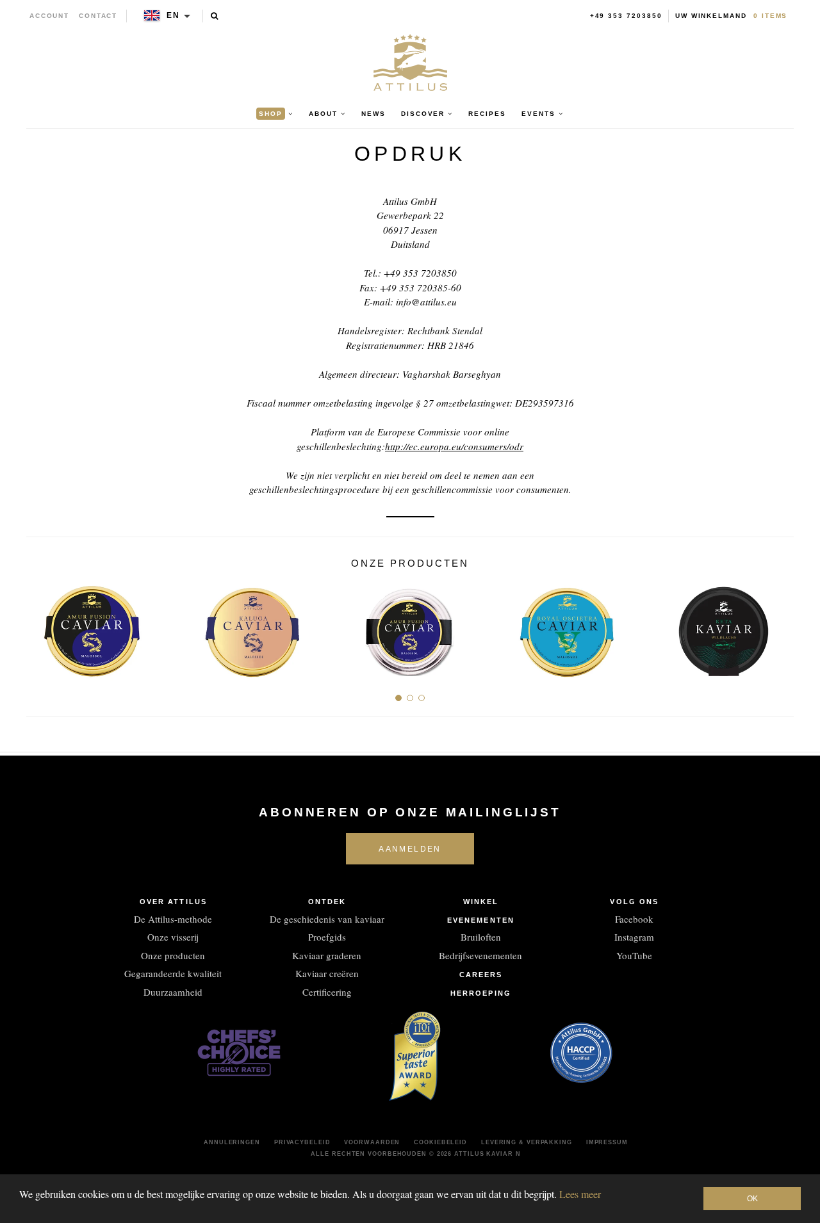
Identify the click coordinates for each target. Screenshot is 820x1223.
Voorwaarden (372, 1142)
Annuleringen (232, 1142)
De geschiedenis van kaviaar (327, 918)
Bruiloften (481, 936)
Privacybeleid (302, 1142)
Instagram (634, 936)
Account (49, 15)
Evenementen (480, 920)
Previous (40, 627)
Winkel (481, 901)
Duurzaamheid (173, 991)
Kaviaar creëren (327, 973)
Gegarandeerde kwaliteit (173, 973)
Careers (481, 974)
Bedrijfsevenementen (480, 955)
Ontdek (327, 901)
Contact (98, 15)
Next (779, 627)
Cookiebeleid (440, 1142)
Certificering (327, 991)
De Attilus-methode (173, 918)
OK (752, 1198)
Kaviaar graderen (326, 955)
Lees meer (580, 1194)
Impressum (607, 1142)
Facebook (634, 918)
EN (173, 15)
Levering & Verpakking (526, 1142)
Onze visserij (173, 936)
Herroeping (480, 993)
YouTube (634, 955)
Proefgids (327, 936)
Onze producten (173, 955)
